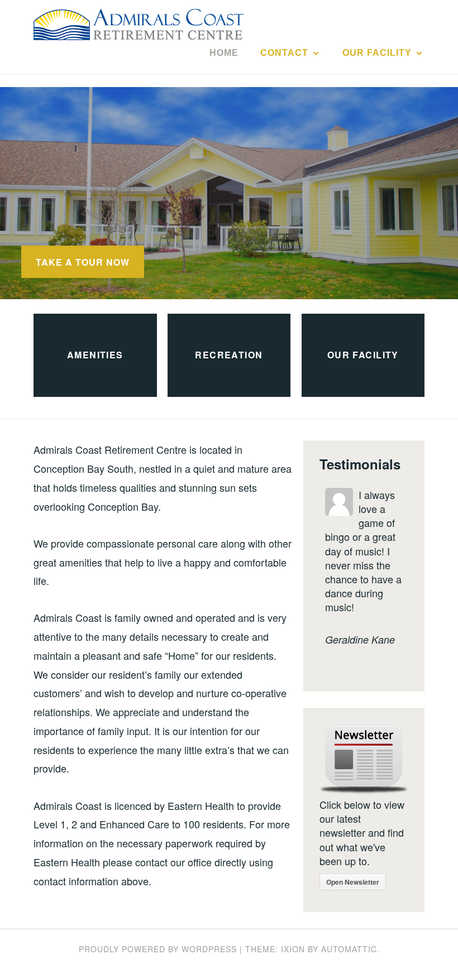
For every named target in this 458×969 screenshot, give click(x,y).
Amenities (95, 355)
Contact (284, 52)
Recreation (229, 355)
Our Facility (377, 52)
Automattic (349, 948)
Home (223, 52)
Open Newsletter (352, 882)
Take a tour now (83, 262)
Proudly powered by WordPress (158, 948)
